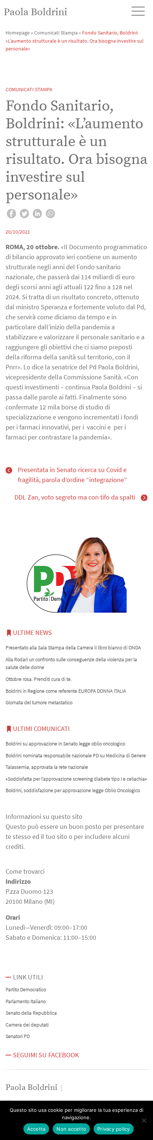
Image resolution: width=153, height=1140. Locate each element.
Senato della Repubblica (31, 1012)
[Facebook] (11, 214)
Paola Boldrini (35, 12)
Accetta (36, 1129)
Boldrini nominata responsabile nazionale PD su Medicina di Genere (76, 755)
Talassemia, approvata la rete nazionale (47, 767)
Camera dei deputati (27, 1024)
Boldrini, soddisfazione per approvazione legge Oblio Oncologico (73, 790)
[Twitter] (24, 214)
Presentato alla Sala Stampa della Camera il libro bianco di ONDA (73, 647)
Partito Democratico (26, 989)
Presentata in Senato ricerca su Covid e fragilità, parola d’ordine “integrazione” (72, 474)
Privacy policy (113, 1129)
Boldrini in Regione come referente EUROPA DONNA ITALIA (66, 691)
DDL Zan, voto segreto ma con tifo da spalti (74, 497)
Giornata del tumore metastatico (39, 702)
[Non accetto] (143, 1120)
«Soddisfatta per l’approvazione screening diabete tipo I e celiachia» (76, 778)
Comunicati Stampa (56, 32)
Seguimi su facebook (46, 1055)
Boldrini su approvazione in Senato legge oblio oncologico (65, 743)
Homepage (18, 32)
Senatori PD (18, 1036)
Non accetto (71, 1129)
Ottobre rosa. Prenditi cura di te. (39, 679)
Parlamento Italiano (26, 1001)
